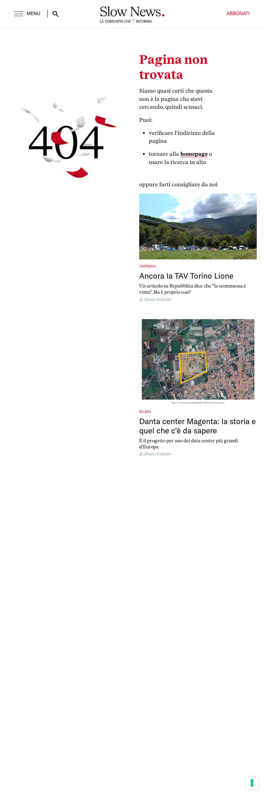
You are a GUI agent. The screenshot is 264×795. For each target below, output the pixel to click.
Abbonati (238, 13)
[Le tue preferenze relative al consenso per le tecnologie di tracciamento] (251, 783)
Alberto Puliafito (157, 299)
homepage (194, 154)
